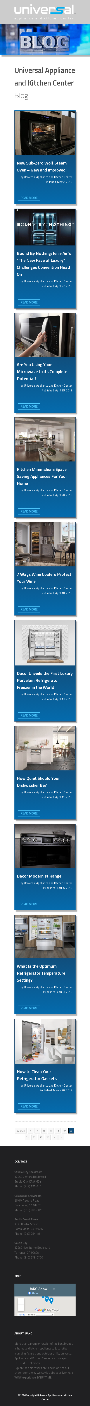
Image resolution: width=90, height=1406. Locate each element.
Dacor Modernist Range (39, 876)
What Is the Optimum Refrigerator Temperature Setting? (41, 973)
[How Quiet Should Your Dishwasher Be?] (45, 748)
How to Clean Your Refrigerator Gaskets (37, 1075)
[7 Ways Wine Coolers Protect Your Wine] (45, 544)
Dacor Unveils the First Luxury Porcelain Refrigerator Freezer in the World (45, 680)
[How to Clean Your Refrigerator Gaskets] (45, 1041)
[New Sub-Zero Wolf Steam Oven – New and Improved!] (45, 133)
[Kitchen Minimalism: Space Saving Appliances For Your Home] (45, 439)
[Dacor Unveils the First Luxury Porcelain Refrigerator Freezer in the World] (45, 642)
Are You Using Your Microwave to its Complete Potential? (42, 371)
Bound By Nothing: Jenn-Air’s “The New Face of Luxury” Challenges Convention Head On (44, 264)
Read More (29, 197)
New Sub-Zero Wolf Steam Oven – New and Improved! (42, 166)
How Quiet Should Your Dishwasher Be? (38, 782)
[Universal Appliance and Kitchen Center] (45, 12)
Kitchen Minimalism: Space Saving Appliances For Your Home (42, 476)
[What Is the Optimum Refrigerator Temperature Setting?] (45, 936)
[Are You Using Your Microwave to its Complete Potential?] (45, 335)
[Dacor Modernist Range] (45, 846)
